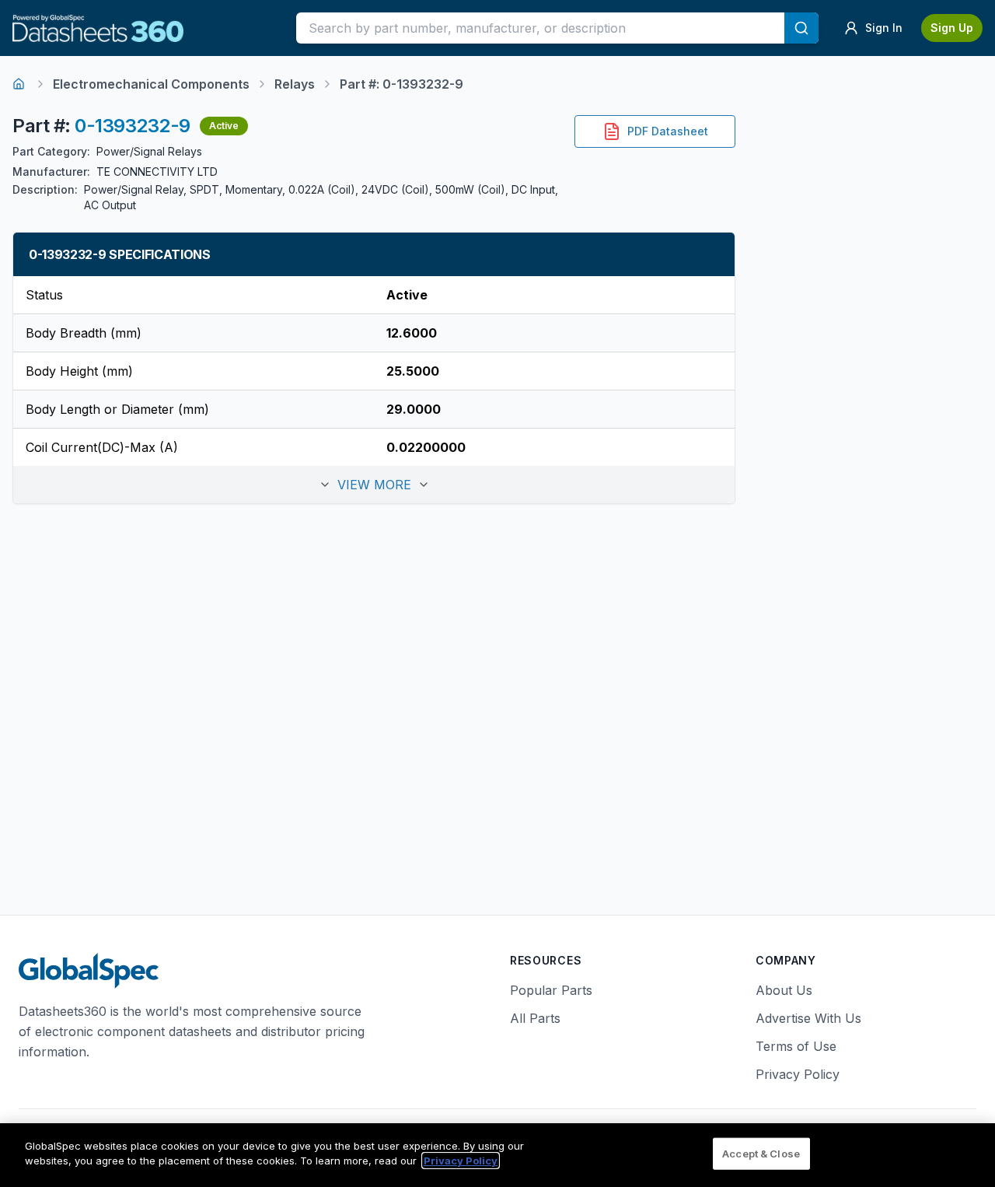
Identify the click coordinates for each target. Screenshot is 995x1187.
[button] (374, 484)
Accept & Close (761, 1153)
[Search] (801, 28)
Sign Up (951, 27)
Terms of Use (796, 1046)
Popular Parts (551, 990)
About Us (784, 990)
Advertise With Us (808, 1018)
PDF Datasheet (667, 131)
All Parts (535, 1018)
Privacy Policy (798, 1074)
